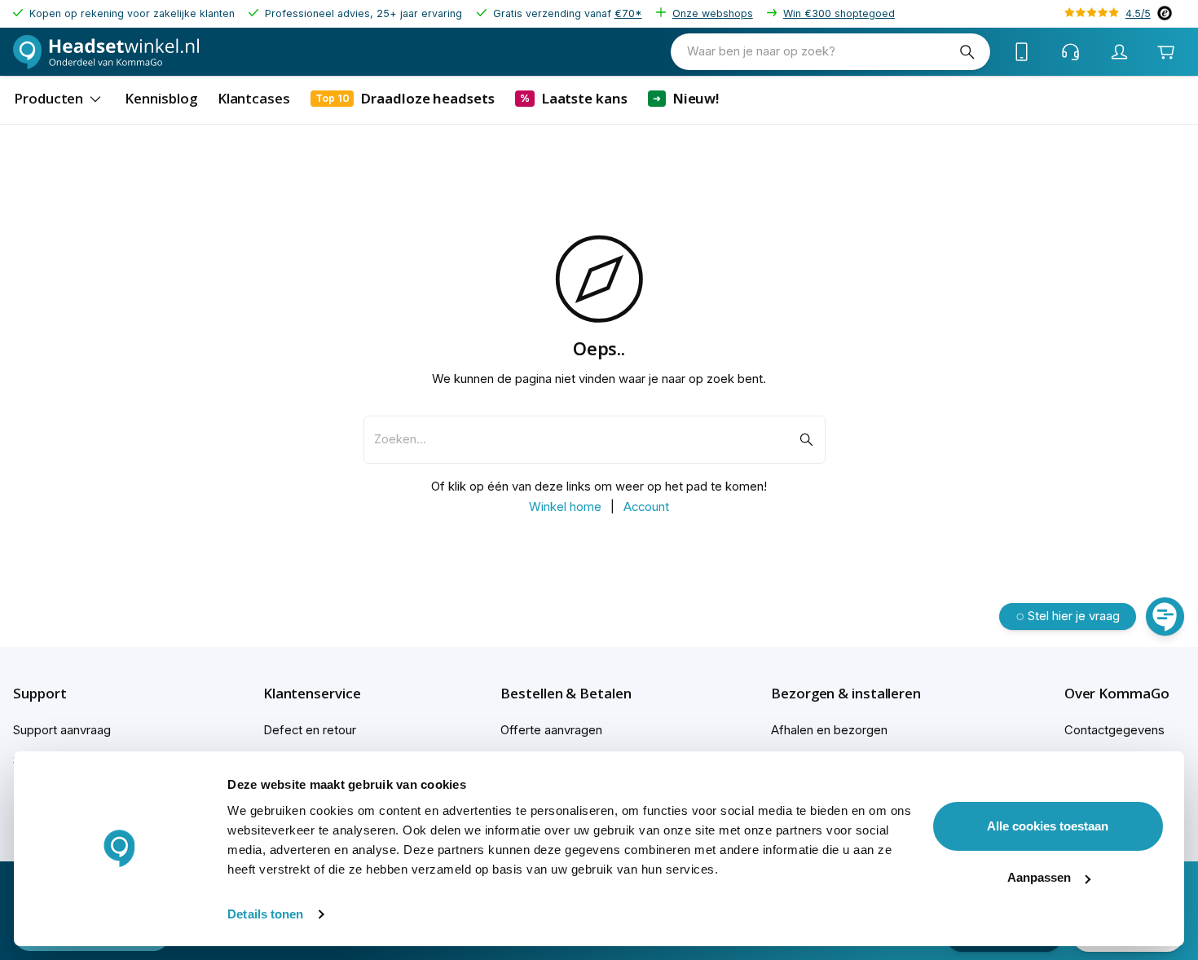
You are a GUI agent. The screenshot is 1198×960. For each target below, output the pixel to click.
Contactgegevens (1114, 730)
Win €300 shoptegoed (839, 13)
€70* (628, 13)
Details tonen (265, 914)
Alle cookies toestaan (1047, 826)
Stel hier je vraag (1074, 616)
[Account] (1120, 52)
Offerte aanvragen (551, 730)
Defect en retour (309, 730)
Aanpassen (1039, 877)
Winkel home (565, 507)
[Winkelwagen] (1166, 52)
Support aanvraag (62, 730)
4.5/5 (1138, 13)
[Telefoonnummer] (1022, 52)
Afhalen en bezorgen (829, 730)
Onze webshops (712, 13)
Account (646, 507)
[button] (68, 694)
